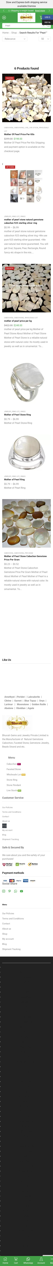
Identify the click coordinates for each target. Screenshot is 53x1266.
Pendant (26, 1221)
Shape (26, 1031)
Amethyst (9, 696)
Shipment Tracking (10, 839)
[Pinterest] (9, 891)
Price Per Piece (26, 1121)
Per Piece (26, 1017)
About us (6, 821)
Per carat (26, 1066)
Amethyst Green (26, 1076)
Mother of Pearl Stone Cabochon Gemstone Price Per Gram (25, 558)
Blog (4, 835)
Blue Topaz (30, 700)
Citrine (7, 700)
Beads (26, 967)
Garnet (18, 700)
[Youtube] (21, 891)
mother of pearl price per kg (18, 321)
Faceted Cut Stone (26, 1061)
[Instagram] (3, 891)
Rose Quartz (26, 1111)
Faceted (26, 977)
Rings (23, 216)
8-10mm (26, 992)
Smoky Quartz (26, 1116)
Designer (26, 1240)
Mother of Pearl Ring (14, 479)
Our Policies (7, 807)
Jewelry (7, 216)
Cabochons (19, 128)
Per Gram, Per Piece (26, 1230)
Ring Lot (16, 216)
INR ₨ (46, 22)
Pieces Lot (26, 1022)
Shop (14, 32)
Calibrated (26, 1051)
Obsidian (20, 708)
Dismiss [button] (31, 6)
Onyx (41, 700)
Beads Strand (27, 972)
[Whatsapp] (15, 891)
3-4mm (26, 982)
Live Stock (33, 128)
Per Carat (26, 1007)
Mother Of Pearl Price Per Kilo (19, 134)
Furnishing (26, 1186)
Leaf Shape (27, 1041)
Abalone (8, 708)
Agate (31, 708)
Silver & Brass (26, 1206)
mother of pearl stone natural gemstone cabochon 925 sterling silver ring (23, 221)
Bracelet (26, 1196)
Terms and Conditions (11, 812)
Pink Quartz (26, 1106)
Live (26, 128)
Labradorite (34, 696)
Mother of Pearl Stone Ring (17, 414)
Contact (5, 816)
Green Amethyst (26, 1146)
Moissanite (26, 1181)
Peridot (21, 696)
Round (26, 987)
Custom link (42, 10)
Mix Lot (26, 1176)
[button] (4, 10)
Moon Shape (26, 1046)
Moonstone (23, 704)
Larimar (8, 704)
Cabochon (8, 128)
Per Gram (29, 553)
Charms (27, 1211)
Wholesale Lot (31, 318)
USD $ (46, 16)
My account (7, 830)
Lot (26, 1226)
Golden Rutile (39, 704)
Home (5, 32)
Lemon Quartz (26, 1096)
